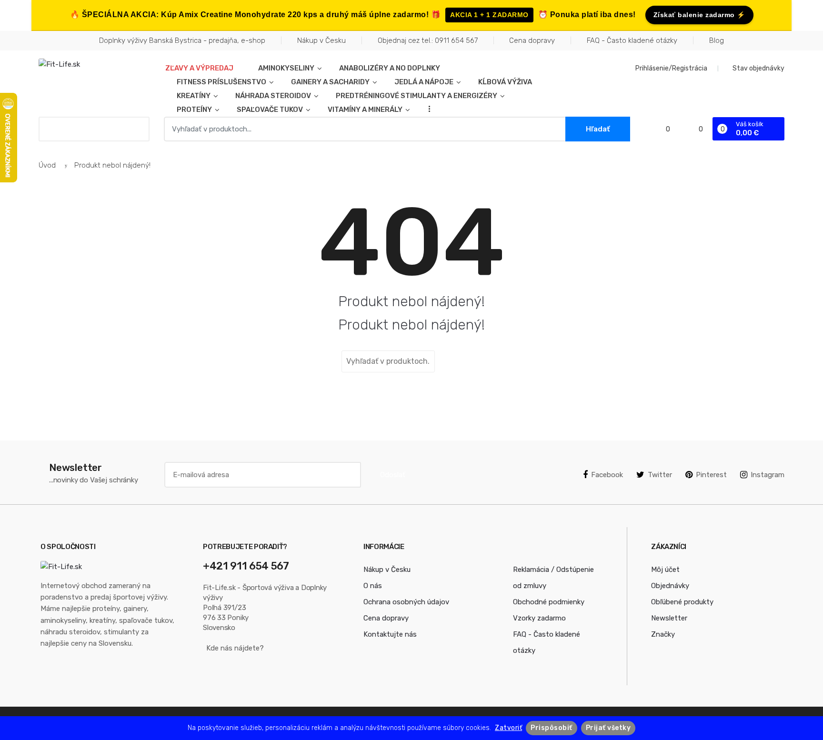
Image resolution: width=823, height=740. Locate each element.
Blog (716, 40)
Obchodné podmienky (548, 602)
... (426, 108)
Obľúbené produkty (682, 602)
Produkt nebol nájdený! (112, 165)
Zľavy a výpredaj (199, 68)
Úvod (47, 165)
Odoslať (392, 474)
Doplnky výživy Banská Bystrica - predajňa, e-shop (182, 40)
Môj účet (665, 569)
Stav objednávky (758, 68)
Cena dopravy (532, 40)
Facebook (607, 474)
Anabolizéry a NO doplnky (389, 68)
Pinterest (711, 474)
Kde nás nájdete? (235, 648)
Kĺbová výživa (505, 82)
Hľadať (459, 361)
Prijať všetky (608, 728)
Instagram (767, 474)
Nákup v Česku (321, 40)
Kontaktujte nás (390, 634)
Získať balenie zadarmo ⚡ (699, 15)
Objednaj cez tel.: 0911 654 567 (428, 40)
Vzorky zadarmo (539, 618)
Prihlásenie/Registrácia (671, 68)
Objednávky (670, 585)
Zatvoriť (508, 728)
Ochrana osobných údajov (406, 602)
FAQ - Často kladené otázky (632, 40)
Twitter (660, 474)
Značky (663, 634)
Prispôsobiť (551, 728)
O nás (372, 585)
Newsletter (669, 618)
